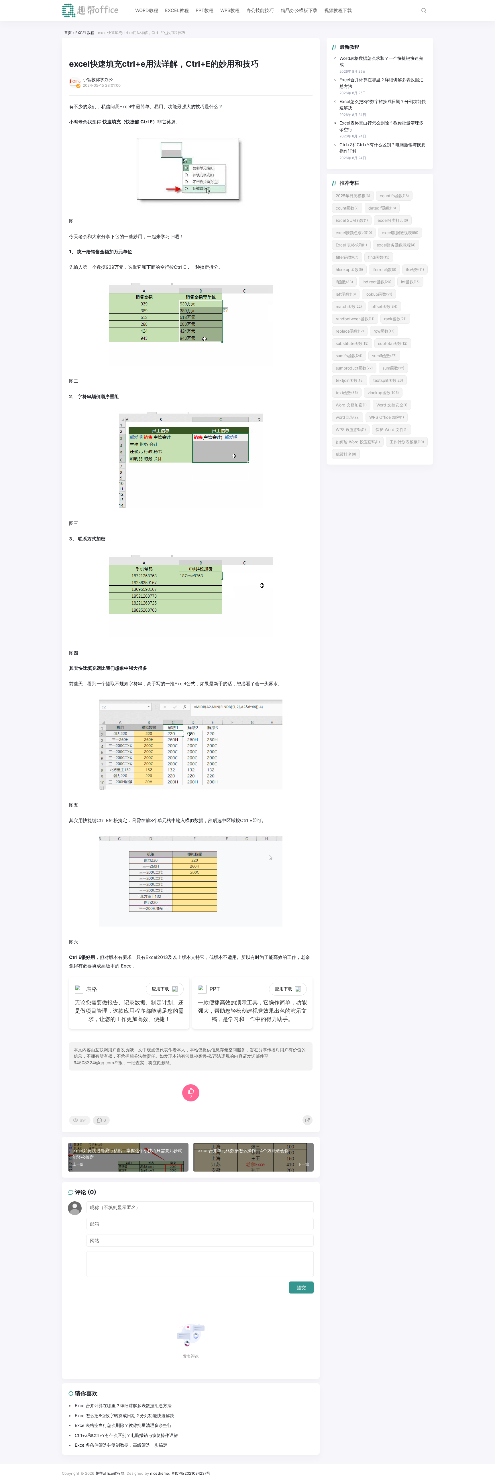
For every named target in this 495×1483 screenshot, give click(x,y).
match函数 (349, 306)
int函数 (410, 281)
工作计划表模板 (407, 441)
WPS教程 (229, 10)
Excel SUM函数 (352, 220)
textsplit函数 (388, 380)
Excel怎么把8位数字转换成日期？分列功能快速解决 (382, 105)
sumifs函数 (349, 355)
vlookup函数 (383, 392)
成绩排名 (346, 454)
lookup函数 (379, 294)
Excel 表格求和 (351, 244)
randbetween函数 (355, 318)
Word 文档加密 (351, 404)
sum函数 (393, 368)
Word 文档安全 (391, 404)
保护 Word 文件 (392, 429)
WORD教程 (146, 10)
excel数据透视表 (400, 232)
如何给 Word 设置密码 (358, 441)
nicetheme (159, 1473)
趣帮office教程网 (109, 1473)
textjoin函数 (350, 380)
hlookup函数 (349, 269)
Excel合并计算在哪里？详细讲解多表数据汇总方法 (381, 83)
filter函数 (347, 257)
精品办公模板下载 (299, 10)
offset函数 (384, 306)
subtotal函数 (392, 343)
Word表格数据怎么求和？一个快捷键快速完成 (381, 62)
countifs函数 (394, 195)
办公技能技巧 (260, 10)
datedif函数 (382, 208)
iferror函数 (384, 269)
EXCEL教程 (177, 10)
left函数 (346, 294)
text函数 (347, 392)
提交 (301, 1287)
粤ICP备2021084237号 (190, 1473)
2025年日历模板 (353, 195)
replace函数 (350, 331)
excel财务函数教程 (396, 244)
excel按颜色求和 (354, 232)
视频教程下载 (338, 10)
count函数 (347, 208)
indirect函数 (377, 281)
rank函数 (395, 318)
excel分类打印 (393, 220)
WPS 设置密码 (351, 429)
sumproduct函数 (354, 368)
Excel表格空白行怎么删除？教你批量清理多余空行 (381, 126)
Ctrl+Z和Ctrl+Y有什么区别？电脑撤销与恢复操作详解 (382, 148)
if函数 (344, 281)
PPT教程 (204, 10)
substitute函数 (352, 343)
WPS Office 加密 (386, 417)
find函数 (378, 257)
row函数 (384, 331)
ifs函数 (415, 269)
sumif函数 (384, 355)
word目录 (348, 417)
